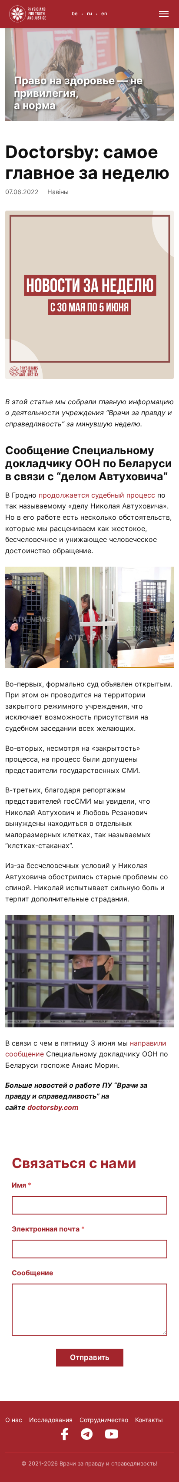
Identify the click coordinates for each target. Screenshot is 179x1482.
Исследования (51, 1419)
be (75, 13)
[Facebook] (65, 1434)
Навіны (58, 191)
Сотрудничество (104, 1419)
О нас (13, 1419)
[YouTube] (112, 1434)
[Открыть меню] (163, 13)
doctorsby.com (53, 1107)
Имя (21, 1185)
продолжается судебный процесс (97, 495)
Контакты (149, 1419)
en (104, 13)
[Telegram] (87, 1434)
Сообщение (32, 1273)
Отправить (89, 1357)
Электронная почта (48, 1229)
